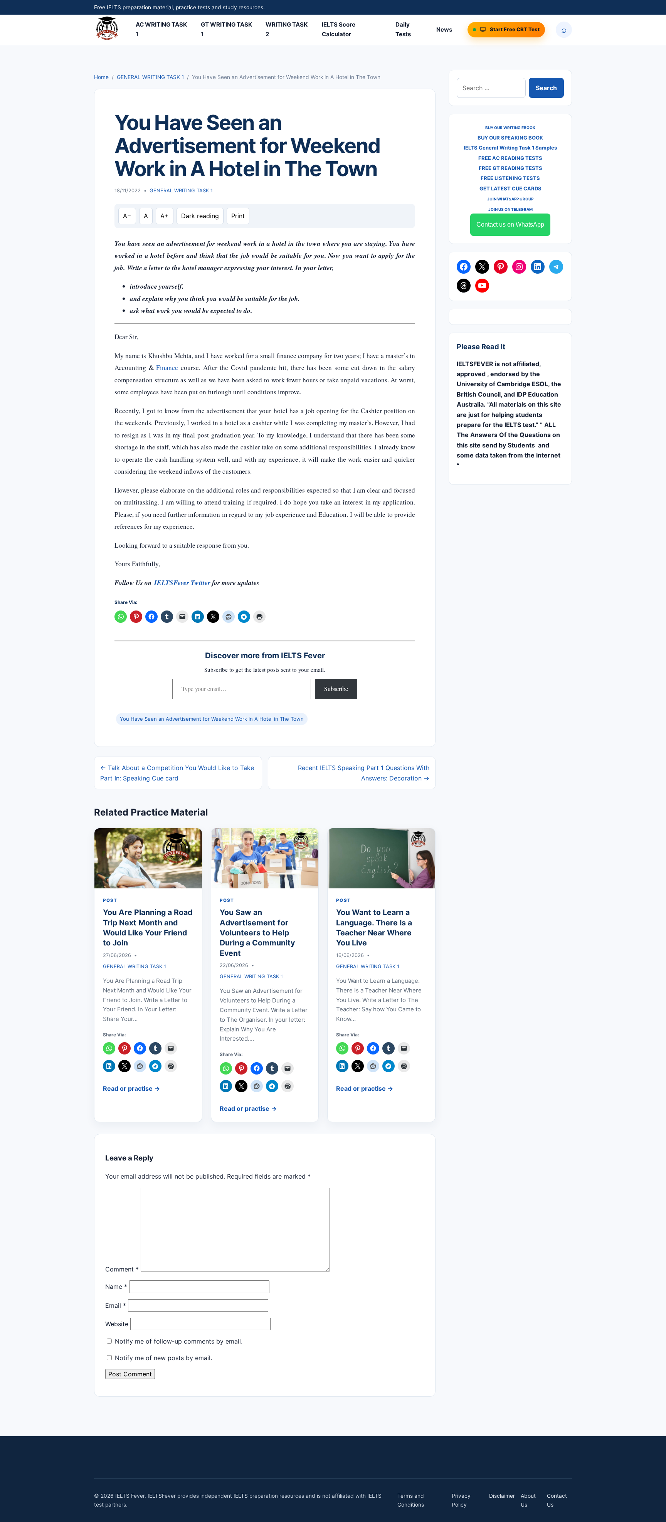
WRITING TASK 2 (287, 29)
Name (116, 1286)
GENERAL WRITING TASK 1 (150, 77)
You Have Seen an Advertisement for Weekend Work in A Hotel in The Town (212, 719)
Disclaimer (502, 1496)
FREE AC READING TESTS (510, 158)
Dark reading (200, 216)
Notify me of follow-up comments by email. (178, 1341)
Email (115, 1305)
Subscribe (336, 688)
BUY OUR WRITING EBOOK (510, 127)
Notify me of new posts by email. (163, 1358)
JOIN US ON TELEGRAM (510, 209)
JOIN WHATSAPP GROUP (510, 199)
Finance (167, 367)
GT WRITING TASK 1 (226, 29)
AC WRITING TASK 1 (161, 29)
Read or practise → (131, 1088)
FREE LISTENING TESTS (510, 178)
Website (116, 1324)
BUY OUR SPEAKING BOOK (510, 138)
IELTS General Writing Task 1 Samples (510, 148)
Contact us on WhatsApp (510, 224)
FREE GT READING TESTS (510, 168)
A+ (164, 216)
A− (127, 216)
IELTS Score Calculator (338, 29)
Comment (122, 1269)
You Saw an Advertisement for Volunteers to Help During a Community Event (257, 932)
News (444, 29)
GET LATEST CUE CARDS (510, 188)
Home (101, 77)
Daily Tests (403, 29)
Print (238, 216)
